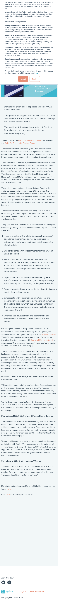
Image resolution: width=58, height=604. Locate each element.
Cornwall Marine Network (42, 340)
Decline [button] (34, 79)
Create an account (36, 591)
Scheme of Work (49, 334)
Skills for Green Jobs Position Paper (20, 143)
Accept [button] (23, 79)
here (36, 73)
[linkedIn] (9, 583)
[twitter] (3, 583)
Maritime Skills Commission (29, 140)
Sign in (23, 591)
